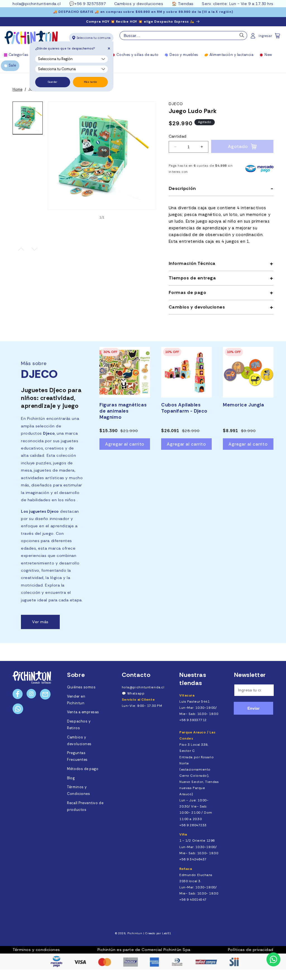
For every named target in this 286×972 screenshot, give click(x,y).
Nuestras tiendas (192, 679)
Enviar (253, 708)
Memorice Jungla (243, 405)
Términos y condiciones (36, 949)
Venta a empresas (83, 712)
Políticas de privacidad (250, 949)
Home (17, 89)
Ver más (40, 621)
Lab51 (166, 933)
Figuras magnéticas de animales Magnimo (123, 411)
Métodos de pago (82, 769)
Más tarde (90, 82)
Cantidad (178, 136)
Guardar (53, 82)
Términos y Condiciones (78, 790)
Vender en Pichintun (76, 699)
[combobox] (183, 35)
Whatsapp (135, 693)
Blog (71, 778)
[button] (277, 37)
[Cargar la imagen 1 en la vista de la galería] (28, 118)
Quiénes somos (81, 687)
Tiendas (186, 3)
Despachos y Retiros (78, 724)
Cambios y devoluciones (138, 3)
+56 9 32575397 (90, 3)
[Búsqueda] (241, 36)
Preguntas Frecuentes (77, 756)
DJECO (176, 104)
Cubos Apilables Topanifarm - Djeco (184, 408)
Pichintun (134, 933)
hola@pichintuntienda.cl (37, 3)
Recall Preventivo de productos (85, 806)
